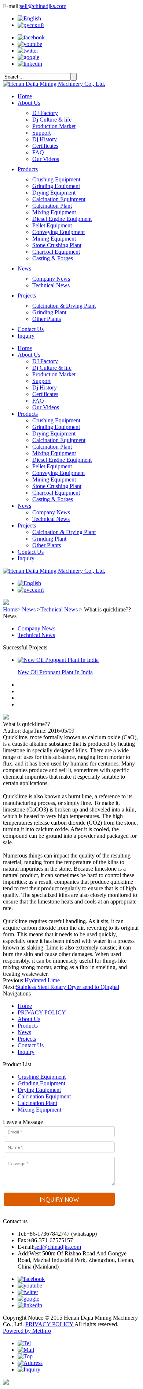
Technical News (51, 285)
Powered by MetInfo (27, 1331)
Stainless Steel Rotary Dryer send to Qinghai (67, 987)
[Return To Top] (6, 1383)
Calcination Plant (52, 206)
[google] (28, 57)
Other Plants (46, 319)
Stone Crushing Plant (56, 245)
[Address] (30, 1363)
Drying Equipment (54, 192)
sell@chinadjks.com (43, 6)
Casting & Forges (52, 258)
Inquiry (26, 336)
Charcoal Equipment (56, 252)
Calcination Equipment (58, 199)
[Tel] (24, 1343)
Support (41, 133)
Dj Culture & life (52, 119)
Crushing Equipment (56, 179)
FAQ (38, 152)
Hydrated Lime (42, 980)
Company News (51, 279)
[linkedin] (30, 64)
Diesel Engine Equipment (62, 219)
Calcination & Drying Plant (64, 306)
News (24, 268)
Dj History (44, 139)
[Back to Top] (25, 1356)
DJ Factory (45, 113)
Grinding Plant (49, 312)
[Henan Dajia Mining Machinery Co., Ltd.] (54, 84)
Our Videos (45, 159)
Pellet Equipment (52, 225)
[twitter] (28, 50)
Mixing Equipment (54, 212)
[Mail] (26, 1350)
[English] (29, 18)
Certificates (45, 146)
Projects (27, 295)
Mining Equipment (54, 238)
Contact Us (31, 329)
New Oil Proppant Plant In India (55, 672)
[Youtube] (30, 44)
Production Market (54, 126)
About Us (29, 103)
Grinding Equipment (56, 186)
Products (28, 169)
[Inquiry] (29, 1369)
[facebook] (31, 37)
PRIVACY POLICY (42, 1012)
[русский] (31, 25)
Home (25, 96)
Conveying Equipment (58, 232)
